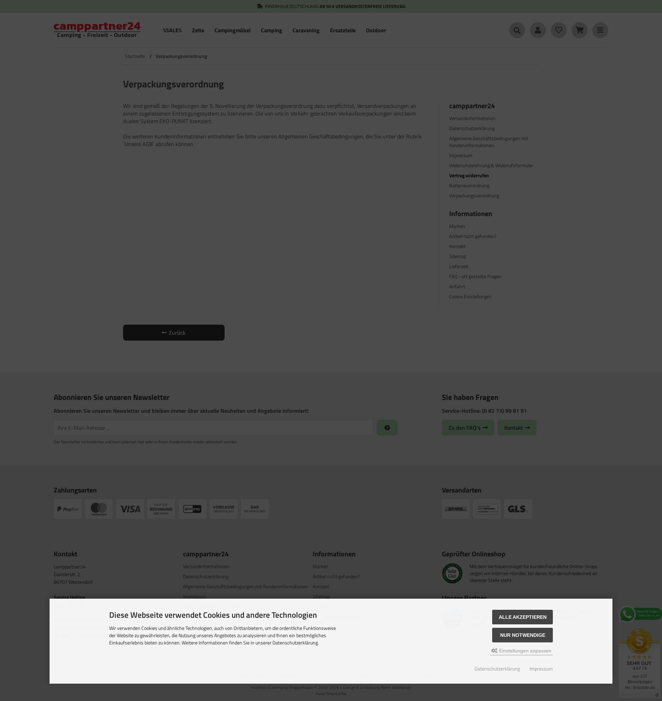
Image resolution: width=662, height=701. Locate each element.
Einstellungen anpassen (524, 650)
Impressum (541, 668)
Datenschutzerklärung (497, 668)
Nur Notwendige (522, 635)
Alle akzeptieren (523, 617)
